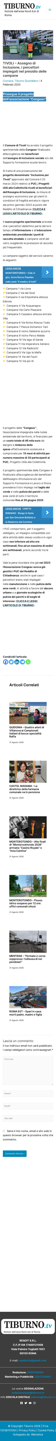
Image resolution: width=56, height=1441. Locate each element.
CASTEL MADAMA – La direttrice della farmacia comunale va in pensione (24, 789)
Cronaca (8, 80)
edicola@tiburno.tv (43, 1397)
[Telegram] (22, 661)
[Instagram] (34, 1403)
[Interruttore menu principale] (49, 9)
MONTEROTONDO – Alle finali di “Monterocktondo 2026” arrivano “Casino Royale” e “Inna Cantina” (27, 846)
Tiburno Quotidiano (26, 80)
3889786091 (35, 1372)
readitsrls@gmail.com (32, 1360)
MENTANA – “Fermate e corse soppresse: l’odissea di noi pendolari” (27, 959)
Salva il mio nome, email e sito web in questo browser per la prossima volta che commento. (28, 1135)
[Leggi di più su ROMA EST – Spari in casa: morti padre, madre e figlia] (28, 996)
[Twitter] (11, 661)
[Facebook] (5, 661)
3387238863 (42, 1376)
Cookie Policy (46, 1430)
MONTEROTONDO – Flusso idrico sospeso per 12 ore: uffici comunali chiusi (25, 903)
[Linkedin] (16, 661)
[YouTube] (30, 1403)
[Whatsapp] (28, 661)
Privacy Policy (27, 1430)
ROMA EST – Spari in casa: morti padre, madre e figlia (25, 1013)
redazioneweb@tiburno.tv (28, 1392)
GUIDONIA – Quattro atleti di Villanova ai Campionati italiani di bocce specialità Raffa (26, 732)
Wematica (37, 1434)
